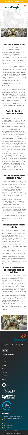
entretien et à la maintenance (16, 212)
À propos (4, 372)
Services (4, 369)
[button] (25, 6)
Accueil (4, 362)
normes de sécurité (18, 92)
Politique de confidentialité (8, 354)
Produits (4, 365)
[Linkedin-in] (6, 350)
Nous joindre (5, 375)
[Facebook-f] (3, 350)
